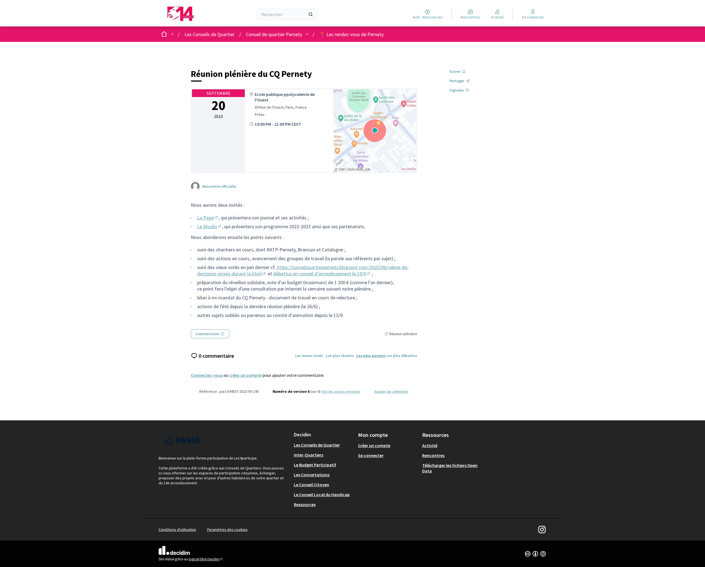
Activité (429, 445)
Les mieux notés (309, 355)
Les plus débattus (401, 355)
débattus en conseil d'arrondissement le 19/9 (322, 273)
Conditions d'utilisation (177, 529)
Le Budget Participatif (315, 464)
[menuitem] (324, 445)
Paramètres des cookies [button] (227, 529)
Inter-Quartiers (308, 455)
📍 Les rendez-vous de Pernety (351, 34)
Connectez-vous (207, 375)
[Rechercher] (310, 14)
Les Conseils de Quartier (209, 34)
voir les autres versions (340, 391)
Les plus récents (340, 355)
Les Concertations (311, 474)
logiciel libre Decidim (206, 559)
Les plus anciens (371, 355)
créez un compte (245, 375)
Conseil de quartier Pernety (274, 34)
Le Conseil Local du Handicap (322, 494)
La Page (208, 217)
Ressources (305, 504)
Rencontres (433, 455)
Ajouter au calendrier (391, 391)
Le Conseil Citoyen (311, 484)
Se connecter (371, 455)
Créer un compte (374, 445)
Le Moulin (209, 226)
